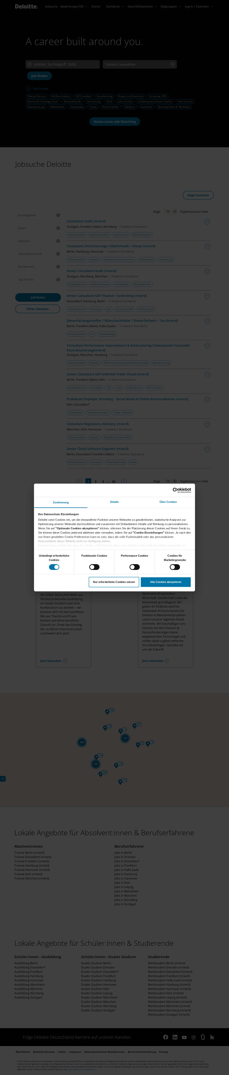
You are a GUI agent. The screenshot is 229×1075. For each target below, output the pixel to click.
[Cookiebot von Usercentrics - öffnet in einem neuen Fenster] (175, 490)
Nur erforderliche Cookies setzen (114, 581)
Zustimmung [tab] (61, 502)
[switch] (94, 567)
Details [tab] (114, 501)
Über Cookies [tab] (168, 501)
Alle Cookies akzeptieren (165, 581)
